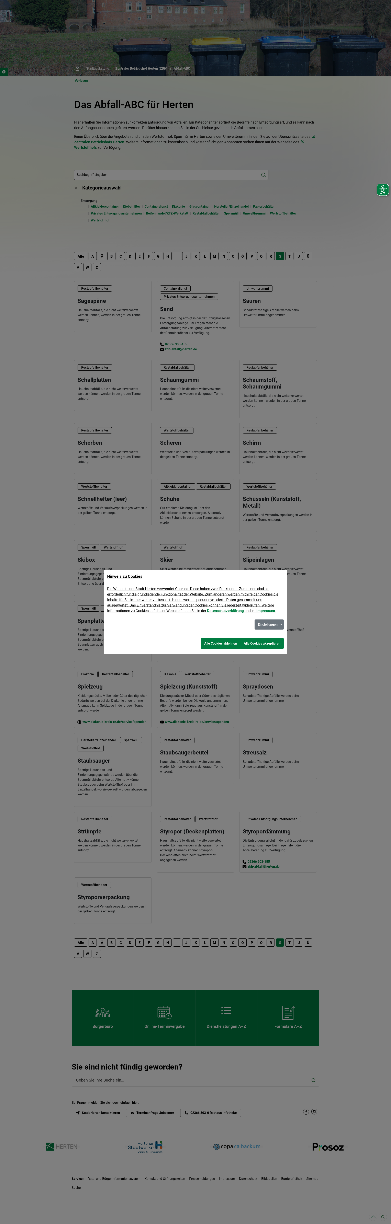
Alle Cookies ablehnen (220, 643)
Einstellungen (268, 624)
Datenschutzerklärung (225, 611)
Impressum (265, 611)
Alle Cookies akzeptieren (262, 643)
